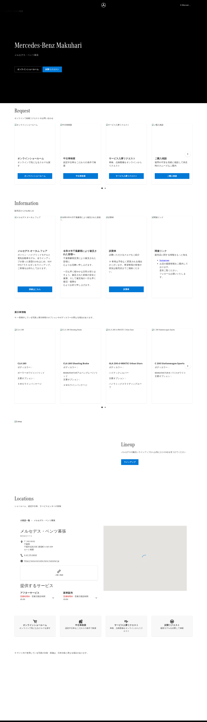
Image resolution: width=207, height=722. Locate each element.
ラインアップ (130, 462)
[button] (59, 572)
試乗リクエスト (52, 69)
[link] (29, 549)
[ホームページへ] (103, 5)
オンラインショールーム (28, 69)
